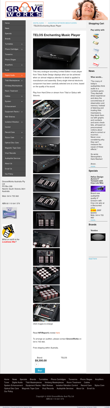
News (7, 28)
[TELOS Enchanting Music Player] (56, 68)
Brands (7, 38)
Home (7, 23)
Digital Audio (38, 23)
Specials (8, 33)
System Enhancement (10, 104)
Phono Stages (10, 59)
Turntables (9, 44)
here (58, 332)
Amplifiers (9, 64)
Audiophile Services (12, 158)
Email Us (8, 168)
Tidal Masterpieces (12, 80)
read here (93, 258)
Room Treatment (11, 90)
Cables (7, 96)
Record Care (10, 132)
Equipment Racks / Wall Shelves (12, 114)
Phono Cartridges (11, 49)
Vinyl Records (10, 153)
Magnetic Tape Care (13, 147)
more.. (93, 166)
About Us (8, 163)
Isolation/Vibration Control (12, 124)
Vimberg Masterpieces (13, 85)
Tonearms (9, 54)
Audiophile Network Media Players (62, 23)
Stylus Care (9, 137)
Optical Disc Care (12, 142)
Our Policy (9, 174)
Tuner (7, 70)
